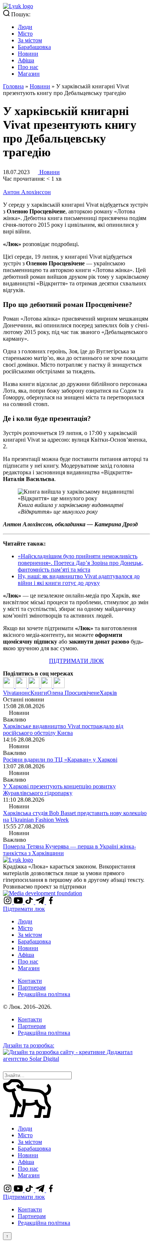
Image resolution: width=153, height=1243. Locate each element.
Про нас (28, 67)
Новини (28, 53)
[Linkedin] (34, 686)
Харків (108, 693)
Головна (13, 86)
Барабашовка (34, 47)
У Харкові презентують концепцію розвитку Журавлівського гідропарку (59, 789)
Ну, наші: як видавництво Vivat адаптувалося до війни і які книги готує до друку (79, 579)
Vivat (9, 693)
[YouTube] (19, 902)
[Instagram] (8, 902)
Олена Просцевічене (73, 693)
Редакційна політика (44, 994)
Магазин (29, 74)
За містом (30, 40)
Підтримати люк (24, 909)
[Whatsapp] (59, 686)
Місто (25, 33)
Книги (38, 693)
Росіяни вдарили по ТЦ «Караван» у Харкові (60, 759)
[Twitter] (22, 686)
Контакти (30, 981)
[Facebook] (9, 686)
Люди (25, 27)
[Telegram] (47, 686)
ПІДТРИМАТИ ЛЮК (76, 661)
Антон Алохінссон (27, 192)
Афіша (26, 60)
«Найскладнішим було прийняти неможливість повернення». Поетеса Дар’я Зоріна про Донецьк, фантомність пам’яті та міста (80, 563)
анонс (23, 693)
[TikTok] (30, 902)
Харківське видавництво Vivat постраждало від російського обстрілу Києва (63, 729)
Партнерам (32, 987)
